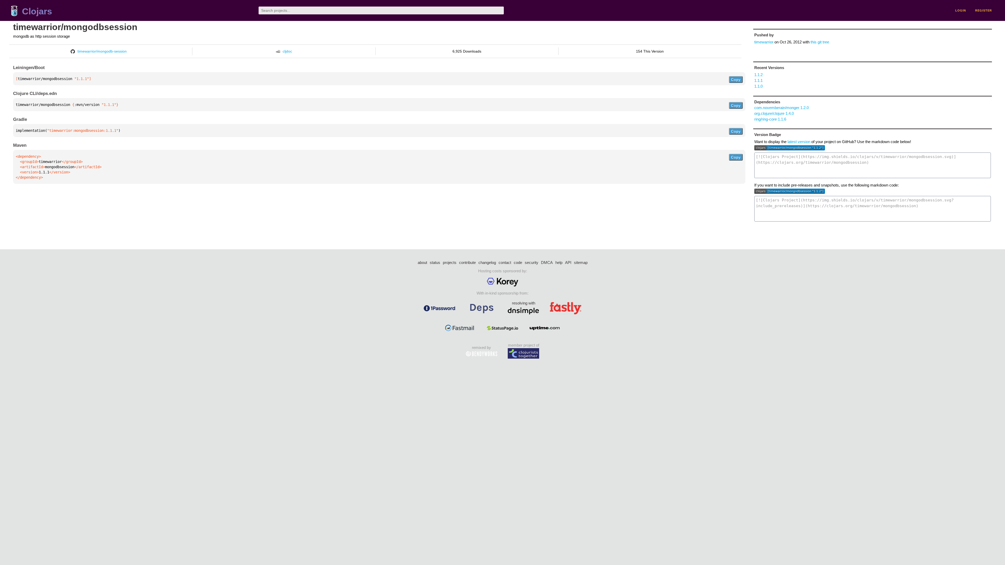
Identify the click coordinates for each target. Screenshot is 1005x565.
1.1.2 (758, 74)
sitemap (581, 262)
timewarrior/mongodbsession (75, 27)
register (983, 10)
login (960, 10)
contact (505, 262)
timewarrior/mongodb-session (102, 51)
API (568, 262)
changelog (487, 262)
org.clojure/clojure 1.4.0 (774, 113)
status (435, 262)
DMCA (547, 262)
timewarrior (763, 42)
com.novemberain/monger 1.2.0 (781, 107)
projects (449, 262)
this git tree (820, 42)
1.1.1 (758, 80)
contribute (467, 262)
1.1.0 (758, 86)
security (531, 262)
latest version (799, 141)
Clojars (37, 11)
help (558, 262)
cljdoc (287, 51)
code (518, 262)
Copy (736, 79)
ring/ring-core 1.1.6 (770, 119)
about (422, 262)
